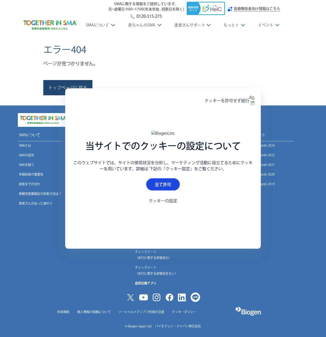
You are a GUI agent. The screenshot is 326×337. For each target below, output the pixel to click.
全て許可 (163, 184)
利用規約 (63, 311)
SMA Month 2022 (263, 155)
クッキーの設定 (163, 200)
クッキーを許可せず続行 (227, 101)
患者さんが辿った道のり (35, 203)
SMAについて (97, 25)
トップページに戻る (67, 88)
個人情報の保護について (94, 311)
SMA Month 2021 (263, 164)
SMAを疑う (26, 164)
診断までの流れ (29, 184)
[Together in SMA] (50, 25)
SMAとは (25, 145)
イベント (265, 25)
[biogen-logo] (249, 311)
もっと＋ (231, 25)
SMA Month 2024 (263, 145)
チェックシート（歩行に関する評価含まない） (156, 270)
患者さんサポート (189, 25)
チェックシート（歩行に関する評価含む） (153, 254)
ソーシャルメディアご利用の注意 (141, 311)
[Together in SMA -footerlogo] (43, 120)
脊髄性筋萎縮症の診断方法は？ (40, 193)
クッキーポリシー (184, 311)
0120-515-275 (148, 16)
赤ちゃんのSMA (141, 25)
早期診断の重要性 (31, 174)
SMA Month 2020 (263, 174)
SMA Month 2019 (263, 184)
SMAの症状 (26, 155)
